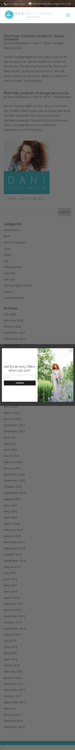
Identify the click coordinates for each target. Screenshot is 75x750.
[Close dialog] (70, 350)
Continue (20, 383)
